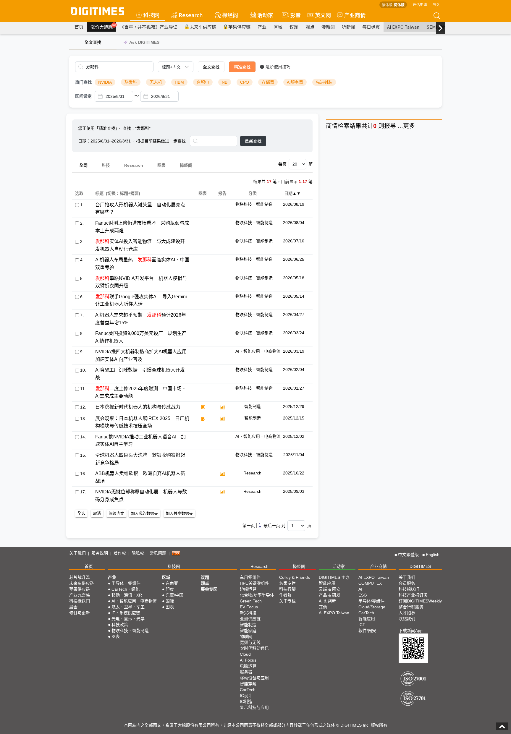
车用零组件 (250, 577)
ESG (362, 595)
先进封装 (324, 82)
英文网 (323, 15)
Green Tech (251, 601)
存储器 (268, 82)
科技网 (151, 15)
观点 (309, 27)
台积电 (203, 82)
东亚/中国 (174, 595)
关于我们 (77, 553)
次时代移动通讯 (254, 648)
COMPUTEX (370, 583)
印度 (170, 589)
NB (224, 82)
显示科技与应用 (254, 707)
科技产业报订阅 (413, 595)
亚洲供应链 (250, 618)
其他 (323, 607)
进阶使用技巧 (278, 66)
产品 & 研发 (329, 595)
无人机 (156, 82)
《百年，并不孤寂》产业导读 (148, 27)
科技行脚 (287, 589)
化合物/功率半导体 (257, 595)
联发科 (130, 82)
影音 (293, 15)
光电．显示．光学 (128, 618)
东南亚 (172, 583)
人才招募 (407, 612)
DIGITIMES (420, 566)
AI (360, 589)
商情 (332, 126)
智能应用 (327, 583)
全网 (83, 165)
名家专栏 (287, 583)
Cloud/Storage (371, 607)
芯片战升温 (79, 577)
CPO (244, 82)
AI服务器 (295, 82)
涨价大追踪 (103, 26)
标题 (99, 193)
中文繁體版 (408, 554)
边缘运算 (248, 589)
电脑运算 (248, 666)
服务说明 (99, 553)
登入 (436, 4)
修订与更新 (79, 612)
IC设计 (246, 695)
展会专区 (209, 589)
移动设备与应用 (254, 677)
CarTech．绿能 (125, 589)
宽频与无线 (250, 642)
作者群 (285, 595)
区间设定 (83, 96)
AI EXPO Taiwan (403, 27)
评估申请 (420, 4)
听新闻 (348, 27)
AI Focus (248, 660)
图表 (161, 165)
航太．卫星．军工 (128, 607)
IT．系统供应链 (125, 612)
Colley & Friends (294, 577)
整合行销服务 (411, 607)
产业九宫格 (79, 595)
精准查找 (242, 67)
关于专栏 (287, 601)
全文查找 (211, 67)
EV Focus (249, 607)
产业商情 (355, 15)
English (432, 554)
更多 (409, 126)
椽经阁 (230, 15)
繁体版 (387, 4)
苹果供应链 (239, 27)
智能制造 (248, 624)
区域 (278, 27)
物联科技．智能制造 (130, 630)
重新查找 (253, 141)
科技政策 (119, 624)
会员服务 (407, 583)
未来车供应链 (203, 27)
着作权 (120, 553)
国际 (170, 601)
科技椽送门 (79, 601)
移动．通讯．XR (126, 595)
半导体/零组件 (371, 601)
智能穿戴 (248, 683)
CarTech (248, 689)
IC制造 (246, 701)
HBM (179, 82)
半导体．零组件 (125, 583)
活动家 (265, 15)
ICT (361, 624)
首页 (79, 27)
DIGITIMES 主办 (334, 577)
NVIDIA (105, 82)
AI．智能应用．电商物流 (134, 601)
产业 (262, 27)
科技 (106, 165)
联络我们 (407, 618)
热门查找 (83, 82)
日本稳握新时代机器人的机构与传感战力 (137, 406)
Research (191, 15)
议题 (294, 27)
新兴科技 (248, 612)
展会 (73, 607)
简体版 (399, 4)
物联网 (246, 636)
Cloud (245, 654)
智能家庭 (248, 630)
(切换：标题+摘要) (123, 193)
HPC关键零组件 (254, 583)
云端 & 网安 (329, 589)
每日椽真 (371, 27)
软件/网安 (367, 630)
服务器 (246, 672)
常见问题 (158, 553)
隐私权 (138, 553)
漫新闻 (328, 27)
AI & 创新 (327, 601)
